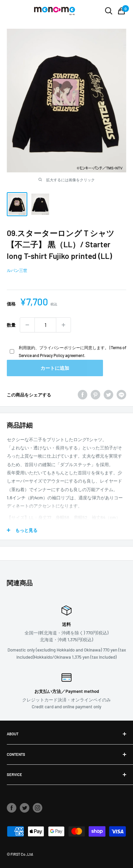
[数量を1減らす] (27, 325)
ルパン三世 (17, 270)
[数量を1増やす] (63, 325)
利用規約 (27, 347)
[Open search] (109, 11)
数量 (11, 325)
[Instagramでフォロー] (37, 808)
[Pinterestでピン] (95, 394)
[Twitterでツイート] (108, 394)
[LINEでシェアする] (121, 394)
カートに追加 (55, 368)
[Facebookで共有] (82, 394)
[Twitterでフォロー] (24, 808)
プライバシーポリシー (59, 347)
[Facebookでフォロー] (11, 808)
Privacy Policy (52, 355)
